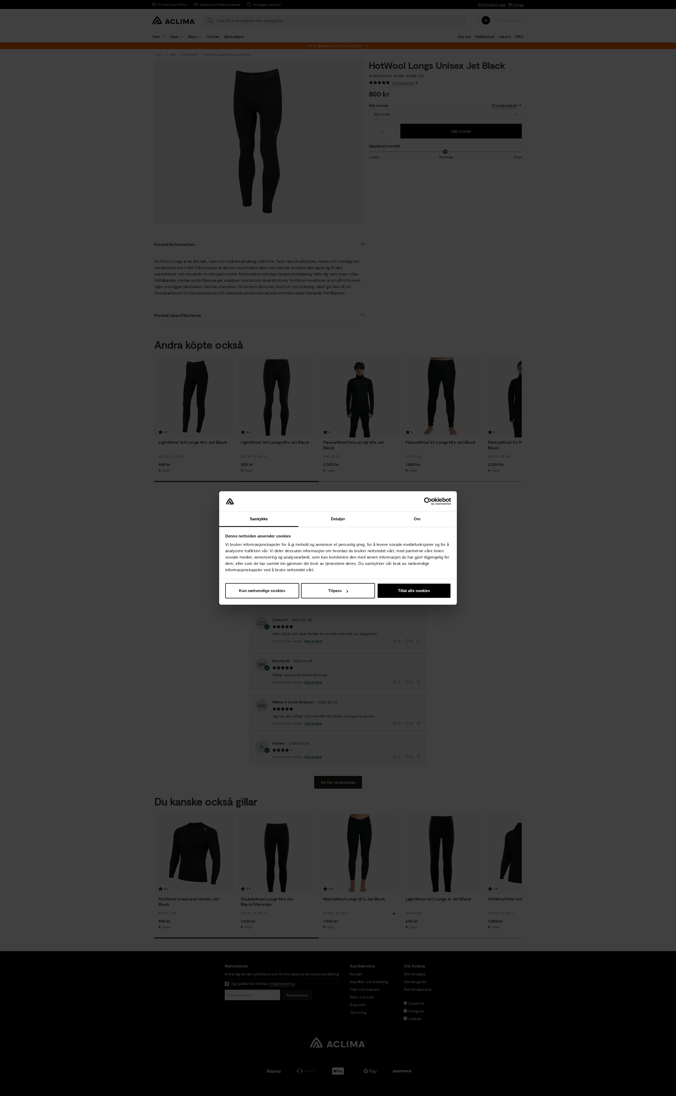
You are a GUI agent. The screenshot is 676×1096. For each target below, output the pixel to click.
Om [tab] (417, 519)
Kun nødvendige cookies (262, 590)
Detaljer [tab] (338, 519)
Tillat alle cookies (414, 590)
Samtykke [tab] (259, 519)
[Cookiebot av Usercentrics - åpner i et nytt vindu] (428, 502)
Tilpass (335, 590)
